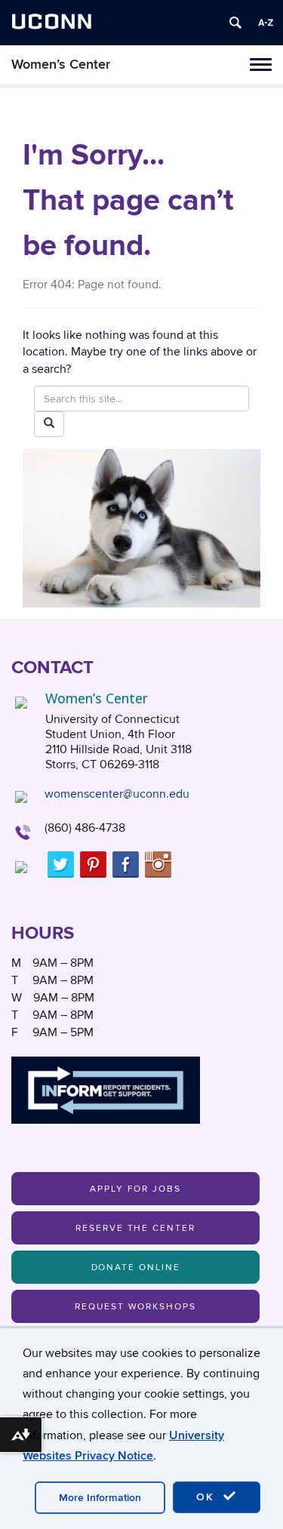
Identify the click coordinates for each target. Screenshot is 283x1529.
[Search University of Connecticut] (235, 23)
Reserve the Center (135, 1228)
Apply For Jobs (135, 1189)
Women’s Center (60, 64)
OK (207, 1497)
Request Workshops (135, 1306)
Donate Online (135, 1267)
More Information (100, 1497)
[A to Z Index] (266, 23)
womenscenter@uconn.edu (117, 793)
